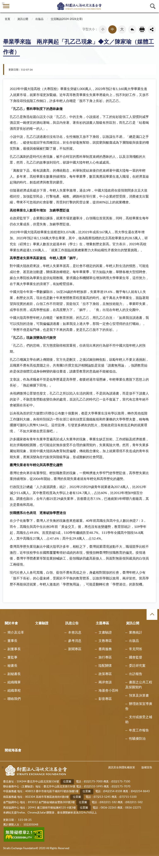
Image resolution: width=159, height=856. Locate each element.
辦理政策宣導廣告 (138, 706)
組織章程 (14, 690)
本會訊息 (74, 632)
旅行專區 (105, 657)
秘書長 (12, 665)
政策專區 (105, 674)
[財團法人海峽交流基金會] (79, 6)
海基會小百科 (108, 690)
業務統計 (135, 632)
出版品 (39, 19)
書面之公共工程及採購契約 (138, 685)
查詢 (153, 6)
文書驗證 (41, 623)
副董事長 (14, 649)
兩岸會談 (105, 682)
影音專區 (105, 699)
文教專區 (105, 640)
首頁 (7, 19)
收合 (152, 614)
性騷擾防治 (137, 738)
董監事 (12, 657)
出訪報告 (135, 674)
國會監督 (135, 657)
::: (3, 3)
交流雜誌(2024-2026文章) (66, 19)
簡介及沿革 (15, 632)
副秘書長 (14, 674)
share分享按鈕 (152, 29)
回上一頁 (132, 29)
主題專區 (102, 623)
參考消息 (74, 640)
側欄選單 (6, 6)
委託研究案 (137, 665)
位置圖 (67, 781)
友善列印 (142, 29)
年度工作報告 (139, 730)
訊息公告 (72, 623)
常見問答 (135, 649)
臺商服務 (105, 649)
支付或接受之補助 (138, 719)
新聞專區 (74, 649)
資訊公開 (22, 19)
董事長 (12, 640)
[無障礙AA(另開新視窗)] (24, 841)
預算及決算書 (139, 695)
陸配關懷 (105, 665)
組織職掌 (14, 682)
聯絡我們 (14, 699)
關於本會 (11, 623)
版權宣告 (146, 767)
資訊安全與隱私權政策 (121, 767)
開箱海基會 (13, 750)
